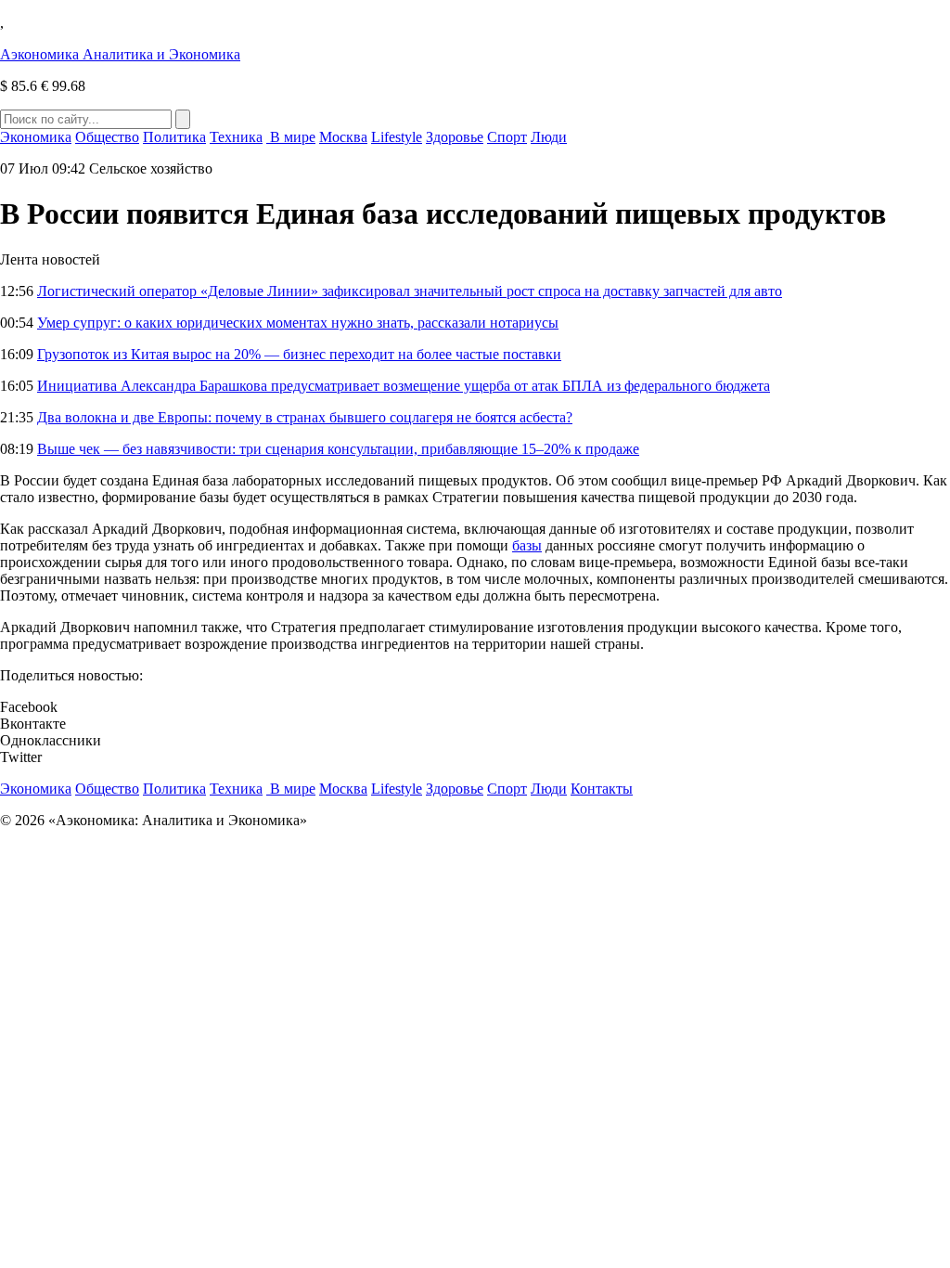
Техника (236, 137)
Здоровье (454, 137)
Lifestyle (396, 137)
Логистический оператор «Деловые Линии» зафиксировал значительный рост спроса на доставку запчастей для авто (409, 291)
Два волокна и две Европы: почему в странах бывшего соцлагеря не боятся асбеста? (304, 417)
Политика (174, 137)
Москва (343, 137)
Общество (107, 137)
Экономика (35, 137)
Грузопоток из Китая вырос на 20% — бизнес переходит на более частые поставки (299, 354)
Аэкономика (120, 54)
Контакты (602, 788)
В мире (290, 137)
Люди (549, 137)
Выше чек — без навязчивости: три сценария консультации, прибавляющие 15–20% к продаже (338, 449)
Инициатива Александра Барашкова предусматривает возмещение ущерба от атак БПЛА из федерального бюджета (403, 386)
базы (527, 545)
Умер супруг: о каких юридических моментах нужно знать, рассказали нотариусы (297, 322)
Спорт (507, 137)
